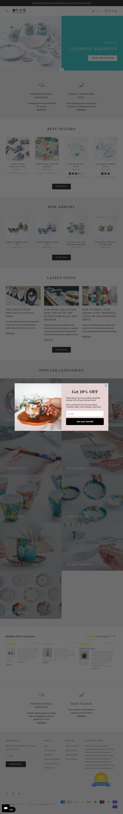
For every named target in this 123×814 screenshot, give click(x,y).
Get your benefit (85, 421)
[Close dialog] (106, 385)
